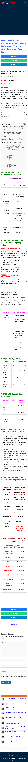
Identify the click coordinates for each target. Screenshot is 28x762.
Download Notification (12, 165)
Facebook (14, 56)
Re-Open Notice (11, 163)
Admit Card (10, 158)
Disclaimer (4, 753)
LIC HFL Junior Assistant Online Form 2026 (15, 731)
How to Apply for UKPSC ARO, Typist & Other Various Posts (12, 140)
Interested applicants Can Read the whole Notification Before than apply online (15, 146)
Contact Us (16, 755)
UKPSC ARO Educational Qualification (12, 133)
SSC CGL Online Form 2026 (11, 707)
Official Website (11, 167)
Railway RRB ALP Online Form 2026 (13, 717)
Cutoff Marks (10, 154)
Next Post (14, 628)
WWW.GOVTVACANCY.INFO (14, 178)
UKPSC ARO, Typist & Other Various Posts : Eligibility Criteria (14, 128)
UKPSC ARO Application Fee (10, 130)
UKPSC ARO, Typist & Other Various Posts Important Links (16, 148)
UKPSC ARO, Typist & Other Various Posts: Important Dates (12, 143)
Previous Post (14, 624)
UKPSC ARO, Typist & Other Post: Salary (11, 138)
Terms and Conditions (21, 753)
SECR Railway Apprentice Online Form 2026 (16, 698)
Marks (9, 156)
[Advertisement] (14, 19)
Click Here (10, 150)
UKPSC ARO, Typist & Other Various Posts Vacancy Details (13, 136)
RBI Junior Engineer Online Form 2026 (14, 741)
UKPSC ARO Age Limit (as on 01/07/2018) (13, 132)
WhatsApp (14, 60)
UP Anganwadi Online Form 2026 (13, 736)
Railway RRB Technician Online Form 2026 (15, 712)
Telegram (15, 64)
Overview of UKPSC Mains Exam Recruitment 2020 (13, 126)
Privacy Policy (11, 753)
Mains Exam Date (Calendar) (12, 149)
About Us (11, 755)
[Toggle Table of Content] (23, 124)
